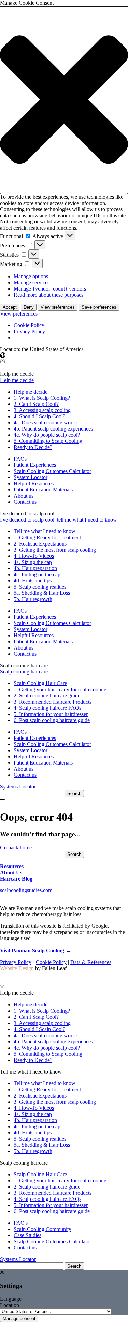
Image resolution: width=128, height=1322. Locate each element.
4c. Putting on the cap (37, 574)
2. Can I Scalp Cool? (36, 404)
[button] (64, 100)
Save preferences (99, 307)
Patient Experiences (35, 465)
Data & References (90, 962)
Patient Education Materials (43, 489)
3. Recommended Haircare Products (52, 702)
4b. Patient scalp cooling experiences (53, 429)
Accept (10, 307)
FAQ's (21, 1223)
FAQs (20, 459)
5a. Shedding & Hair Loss (42, 593)
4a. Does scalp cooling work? (45, 422)
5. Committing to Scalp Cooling (48, 441)
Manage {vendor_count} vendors (50, 289)
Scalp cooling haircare (24, 665)
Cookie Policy (29, 325)
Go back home (16, 847)
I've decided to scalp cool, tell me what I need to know (58, 520)
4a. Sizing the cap (33, 562)
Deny (29, 307)
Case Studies (27, 1235)
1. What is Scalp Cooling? (42, 398)
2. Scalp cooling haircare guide (47, 695)
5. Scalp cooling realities (40, 587)
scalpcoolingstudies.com (26, 890)
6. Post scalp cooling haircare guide (52, 720)
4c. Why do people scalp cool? (47, 435)
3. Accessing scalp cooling (42, 410)
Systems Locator (18, 787)
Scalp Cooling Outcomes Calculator (52, 471)
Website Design (17, 968)
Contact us (25, 502)
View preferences (58, 307)
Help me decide (17, 374)
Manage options (31, 276)
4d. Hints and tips (33, 580)
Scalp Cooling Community (42, 1229)
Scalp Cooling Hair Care (40, 683)
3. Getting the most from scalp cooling (55, 550)
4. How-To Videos (34, 556)
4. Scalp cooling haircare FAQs (47, 708)
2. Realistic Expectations (40, 544)
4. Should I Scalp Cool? (39, 416)
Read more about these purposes (48, 295)
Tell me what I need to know (44, 531)
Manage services (31, 282)
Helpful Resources (34, 483)
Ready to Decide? (33, 447)
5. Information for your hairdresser (51, 714)
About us (23, 496)
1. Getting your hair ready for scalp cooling (60, 689)
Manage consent (19, 1318)
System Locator (30, 477)
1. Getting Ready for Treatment (47, 537)
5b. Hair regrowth (33, 599)
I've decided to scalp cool (27, 513)
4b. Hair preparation (35, 568)
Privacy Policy (29, 331)
